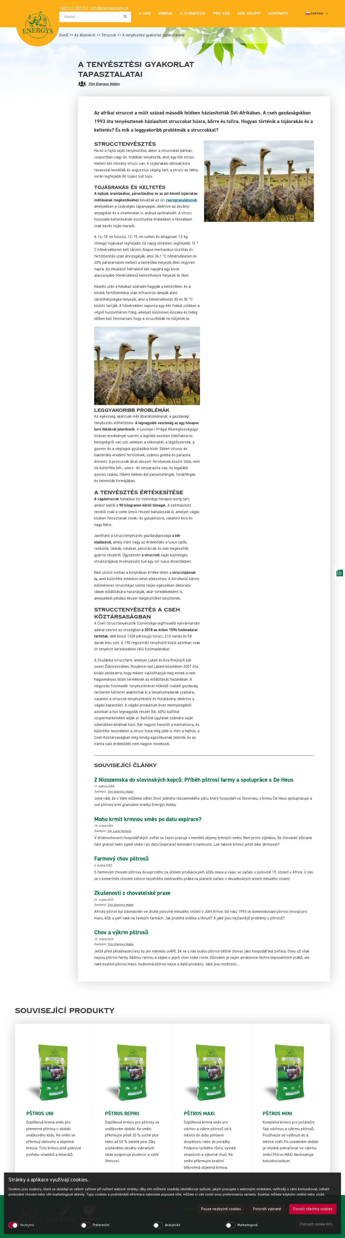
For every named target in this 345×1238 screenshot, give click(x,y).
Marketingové (247, 1225)
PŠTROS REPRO (122, 1113)
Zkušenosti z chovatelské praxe (132, 893)
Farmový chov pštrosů (121, 858)
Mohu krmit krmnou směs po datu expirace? (147, 819)
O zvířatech (192, 13)
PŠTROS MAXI (199, 1113)
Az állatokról (84, 35)
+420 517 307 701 (73, 8)
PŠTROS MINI (277, 1113)
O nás (145, 13)
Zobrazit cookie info (316, 1224)
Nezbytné (27, 1225)
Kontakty (278, 13)
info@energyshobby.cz (110, 8)
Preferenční (101, 1225)
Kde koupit (249, 13)
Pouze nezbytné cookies (221, 1209)
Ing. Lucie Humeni (119, 831)
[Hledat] (125, 17)
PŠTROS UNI (40, 1113)
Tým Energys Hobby (104, 84)
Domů (63, 35)
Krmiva (165, 13)
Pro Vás (221, 13)
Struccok (109, 35)
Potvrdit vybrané (267, 1209)
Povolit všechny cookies (312, 1209)
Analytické (172, 1225)
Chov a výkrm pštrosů (121, 932)
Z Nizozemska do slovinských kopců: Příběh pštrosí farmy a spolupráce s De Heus (193, 779)
